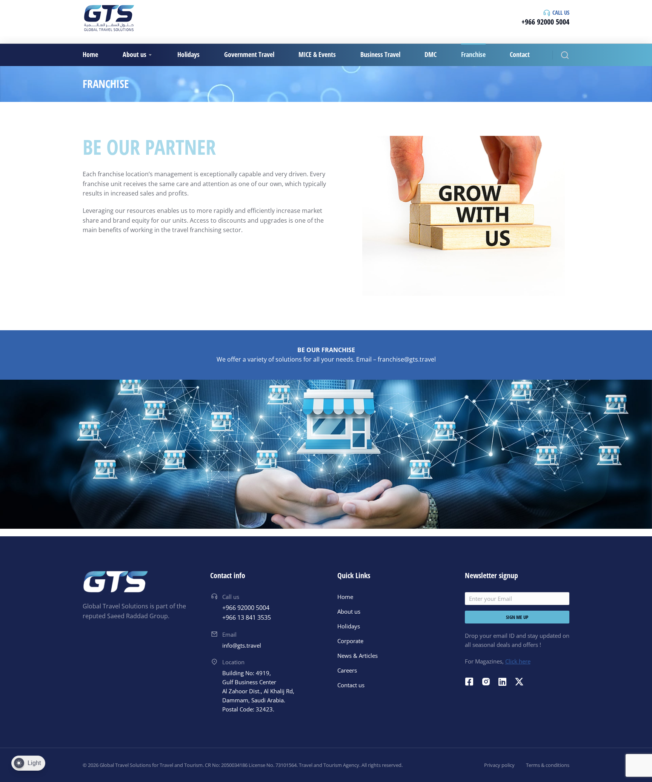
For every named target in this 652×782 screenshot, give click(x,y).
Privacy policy (499, 765)
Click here (518, 661)
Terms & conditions (547, 765)
